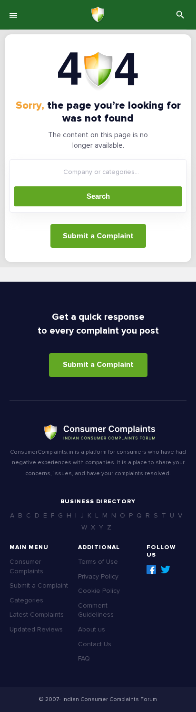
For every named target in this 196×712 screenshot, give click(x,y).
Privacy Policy (98, 576)
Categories (26, 600)
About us (91, 629)
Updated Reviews (36, 629)
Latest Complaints (37, 614)
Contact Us (94, 644)
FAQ (84, 658)
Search (98, 196)
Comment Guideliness (96, 610)
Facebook (151, 569)
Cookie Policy (99, 591)
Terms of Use (98, 562)
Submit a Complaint (98, 236)
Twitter (165, 569)
